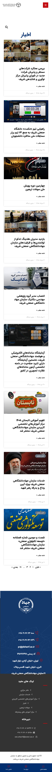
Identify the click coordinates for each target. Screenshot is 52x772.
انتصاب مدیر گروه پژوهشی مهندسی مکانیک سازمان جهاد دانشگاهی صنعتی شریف (29, 299)
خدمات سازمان (24, 694)
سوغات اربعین (24, 707)
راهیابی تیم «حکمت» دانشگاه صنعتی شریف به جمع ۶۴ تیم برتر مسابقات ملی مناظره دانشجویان (28, 132)
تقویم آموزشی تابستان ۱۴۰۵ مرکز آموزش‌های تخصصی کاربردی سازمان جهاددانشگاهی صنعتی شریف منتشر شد (29, 425)
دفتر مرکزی (24, 690)
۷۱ (20, 567)
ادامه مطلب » (40, 86)
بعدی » (14, 567)
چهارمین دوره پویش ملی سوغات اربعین (34, 187)
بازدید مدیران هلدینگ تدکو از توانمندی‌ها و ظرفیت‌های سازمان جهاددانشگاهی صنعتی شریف (28, 242)
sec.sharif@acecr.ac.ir (25, 736)
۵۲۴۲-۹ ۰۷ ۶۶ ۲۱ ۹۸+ (24, 728)
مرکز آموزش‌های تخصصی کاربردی (24, 699)
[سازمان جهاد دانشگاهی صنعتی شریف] (12, 5)
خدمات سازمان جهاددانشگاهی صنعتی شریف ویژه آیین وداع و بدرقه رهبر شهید (29, 484)
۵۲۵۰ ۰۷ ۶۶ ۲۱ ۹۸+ (24, 732)
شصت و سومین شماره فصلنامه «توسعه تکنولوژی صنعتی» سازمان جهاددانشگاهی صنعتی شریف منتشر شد (29, 543)
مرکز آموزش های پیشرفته (24, 712)
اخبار (24, 703)
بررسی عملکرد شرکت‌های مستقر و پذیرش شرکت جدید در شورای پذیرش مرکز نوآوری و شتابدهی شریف (30, 73)
